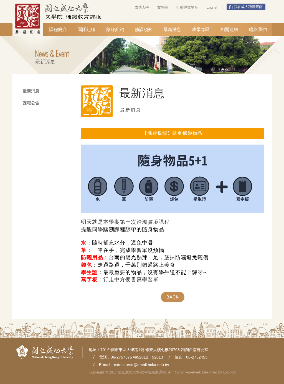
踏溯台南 (31, 19)
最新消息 (172, 29)
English (212, 7)
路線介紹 (115, 29)
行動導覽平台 (187, 7)
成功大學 (142, 7)
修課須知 (144, 29)
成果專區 (201, 29)
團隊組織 (86, 29)
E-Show (229, 372)
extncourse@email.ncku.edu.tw (141, 364)
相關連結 (229, 29)
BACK (172, 297)
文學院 (162, 7)
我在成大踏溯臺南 (248, 7)
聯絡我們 (258, 29)
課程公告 (31, 102)
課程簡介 (58, 29)
